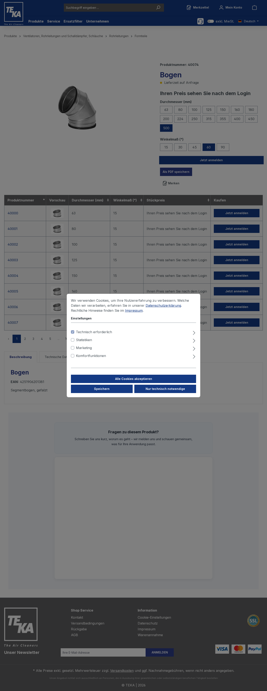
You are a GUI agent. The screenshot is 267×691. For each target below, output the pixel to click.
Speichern (102, 389)
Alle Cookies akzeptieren (133, 379)
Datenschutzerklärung (163, 305)
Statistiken (84, 340)
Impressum (134, 310)
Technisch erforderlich (94, 332)
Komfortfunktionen (91, 356)
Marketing (84, 348)
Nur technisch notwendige (165, 389)
